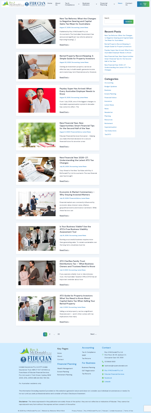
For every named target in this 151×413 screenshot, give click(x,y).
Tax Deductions (110, 131)
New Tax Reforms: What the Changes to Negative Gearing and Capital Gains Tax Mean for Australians (78, 21)
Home (50, 3)
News (120, 3)
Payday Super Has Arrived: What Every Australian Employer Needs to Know (77, 91)
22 (59, 334)
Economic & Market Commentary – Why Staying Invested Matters (77, 193)
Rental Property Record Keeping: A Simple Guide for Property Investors (77, 57)
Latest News (84, 27)
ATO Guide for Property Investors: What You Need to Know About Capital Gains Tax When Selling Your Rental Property (77, 299)
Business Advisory (86, 4)
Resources (108, 120)
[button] (72, 4)
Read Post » (64, 44)
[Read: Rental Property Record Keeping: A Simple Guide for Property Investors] (37, 67)
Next (93, 334)
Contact (106, 347)
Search (107, 18)
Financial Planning (103, 4)
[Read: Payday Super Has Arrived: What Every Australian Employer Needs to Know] (37, 100)
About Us (57, 4)
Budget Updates (111, 86)
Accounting (75, 27)
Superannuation (111, 127)
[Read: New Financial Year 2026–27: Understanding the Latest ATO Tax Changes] (37, 169)
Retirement (109, 123)
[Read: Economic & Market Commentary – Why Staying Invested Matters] (37, 204)
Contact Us (129, 4)
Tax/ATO (108, 134)
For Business (88, 362)
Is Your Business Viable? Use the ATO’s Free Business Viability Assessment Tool (75, 229)
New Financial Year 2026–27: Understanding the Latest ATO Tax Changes (77, 160)
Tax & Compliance (69, 4)
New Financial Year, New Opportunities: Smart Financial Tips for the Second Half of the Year (77, 126)
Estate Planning (110, 94)
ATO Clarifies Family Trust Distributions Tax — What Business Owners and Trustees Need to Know (77, 264)
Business (108, 90)
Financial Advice (76, 132)
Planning (108, 116)
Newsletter (109, 112)
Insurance (108, 101)
